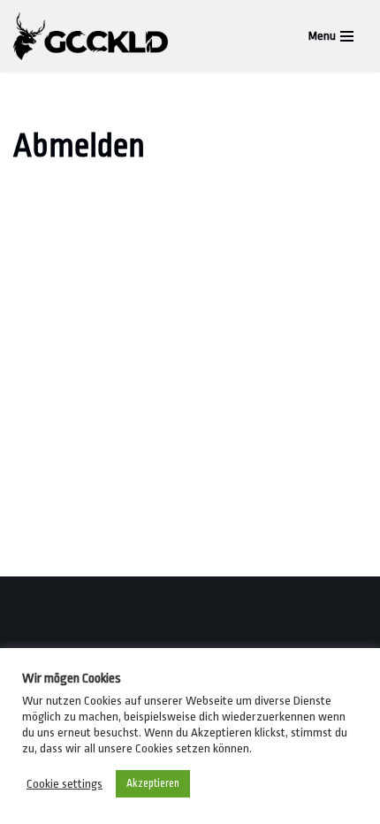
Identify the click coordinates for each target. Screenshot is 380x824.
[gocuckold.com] (95, 36)
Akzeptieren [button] (152, 783)
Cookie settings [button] (65, 783)
